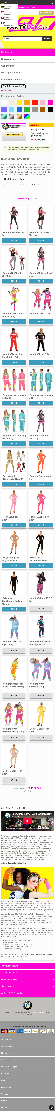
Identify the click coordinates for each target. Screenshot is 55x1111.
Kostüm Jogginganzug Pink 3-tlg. (14, 396)
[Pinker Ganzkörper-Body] (41, 502)
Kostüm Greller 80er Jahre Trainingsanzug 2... (13, 687)
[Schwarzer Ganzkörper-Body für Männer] (14, 583)
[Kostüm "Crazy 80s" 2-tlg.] (41, 583)
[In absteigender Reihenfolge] (31, 199)
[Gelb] (19, 102)
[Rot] (35, 102)
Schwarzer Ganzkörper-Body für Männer (12, 601)
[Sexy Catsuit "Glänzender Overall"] (14, 461)
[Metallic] (4, 116)
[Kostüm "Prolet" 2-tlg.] (41, 339)
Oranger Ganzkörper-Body (40, 477)
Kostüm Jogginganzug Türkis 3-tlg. (14, 437)
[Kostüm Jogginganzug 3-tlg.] (41, 380)
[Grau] (35, 109)
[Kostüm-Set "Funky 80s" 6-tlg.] (14, 258)
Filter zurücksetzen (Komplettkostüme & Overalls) (22, 185)
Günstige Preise (9, 979)
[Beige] (11, 102)
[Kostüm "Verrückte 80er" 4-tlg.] (41, 217)
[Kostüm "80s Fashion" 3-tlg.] (41, 258)
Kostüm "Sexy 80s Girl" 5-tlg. (38, 437)
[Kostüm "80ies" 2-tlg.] (41, 299)
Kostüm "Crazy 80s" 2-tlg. (41, 599)
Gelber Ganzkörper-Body (39, 730)
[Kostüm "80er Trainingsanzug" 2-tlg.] (14, 714)
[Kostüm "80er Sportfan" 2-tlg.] (41, 669)
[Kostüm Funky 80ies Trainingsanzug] (41, 627)
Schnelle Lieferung (10, 973)
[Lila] (4, 109)
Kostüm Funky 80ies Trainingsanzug (39, 643)
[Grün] (27, 109)
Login (52, 3)
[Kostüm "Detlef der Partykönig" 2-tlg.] (14, 339)
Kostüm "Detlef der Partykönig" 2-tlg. (12, 355)
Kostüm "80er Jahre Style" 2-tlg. (12, 643)
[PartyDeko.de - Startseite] (27, 25)
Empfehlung (23, 199)
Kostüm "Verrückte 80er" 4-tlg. (39, 233)
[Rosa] (42, 102)
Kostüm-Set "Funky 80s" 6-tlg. (12, 274)
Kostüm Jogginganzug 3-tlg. (41, 396)
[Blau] (19, 109)
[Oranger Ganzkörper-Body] (41, 461)
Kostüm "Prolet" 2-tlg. (41, 354)
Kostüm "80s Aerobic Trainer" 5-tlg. (13, 315)
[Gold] (19, 116)
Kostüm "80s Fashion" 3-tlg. (41, 274)
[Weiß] (4, 102)
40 (32, 788)
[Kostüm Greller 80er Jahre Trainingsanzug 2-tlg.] (14, 669)
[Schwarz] (50, 109)
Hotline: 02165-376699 (12, 993)
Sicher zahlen (7, 986)
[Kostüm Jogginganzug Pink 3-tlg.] (14, 380)
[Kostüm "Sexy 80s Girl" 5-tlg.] (41, 421)
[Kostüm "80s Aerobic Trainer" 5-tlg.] (14, 299)
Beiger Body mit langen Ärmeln (10, 559)
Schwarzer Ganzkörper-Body (38, 559)
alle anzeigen (6, 91)
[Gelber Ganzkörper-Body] (41, 714)
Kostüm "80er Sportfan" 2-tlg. (36, 685)
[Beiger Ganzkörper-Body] (14, 756)
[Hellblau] (11, 109)
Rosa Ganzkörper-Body (11, 518)
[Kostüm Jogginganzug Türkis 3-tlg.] (14, 421)
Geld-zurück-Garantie (39, 1012)
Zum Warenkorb (46, 12)
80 (35, 788)
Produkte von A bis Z (13, 86)
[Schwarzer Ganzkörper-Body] (41, 542)
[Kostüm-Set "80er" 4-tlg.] (14, 217)
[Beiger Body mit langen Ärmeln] (14, 542)
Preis (36, 199)
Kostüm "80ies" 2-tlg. (40, 314)
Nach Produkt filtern (14, 179)
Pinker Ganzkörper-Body (39, 518)
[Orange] (27, 102)
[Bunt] (27, 116)
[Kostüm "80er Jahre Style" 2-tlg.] (14, 627)
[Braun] (42, 109)
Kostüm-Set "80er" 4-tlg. (13, 233)
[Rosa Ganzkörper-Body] (14, 502)
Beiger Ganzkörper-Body (12, 772)
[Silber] (11, 116)
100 (39, 788)
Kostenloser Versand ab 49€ (27, 7)
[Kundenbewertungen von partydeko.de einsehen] (13, 124)
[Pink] (50, 102)
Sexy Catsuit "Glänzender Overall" (12, 477)
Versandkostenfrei (9, 966)
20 (29, 788)
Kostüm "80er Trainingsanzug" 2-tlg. (13, 730)
